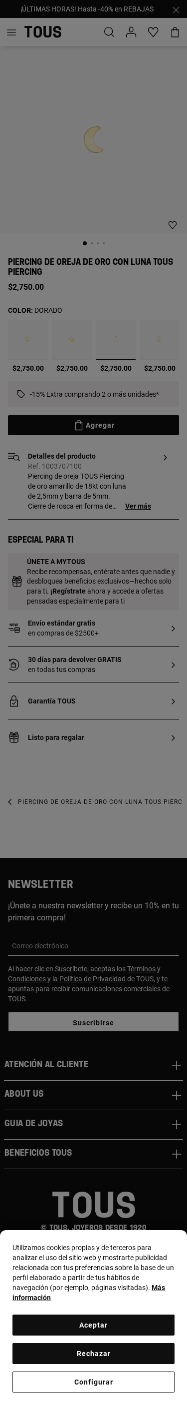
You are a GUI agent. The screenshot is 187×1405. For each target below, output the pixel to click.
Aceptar (93, 1325)
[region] (93, 1317)
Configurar (93, 1382)
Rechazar (94, 1354)
